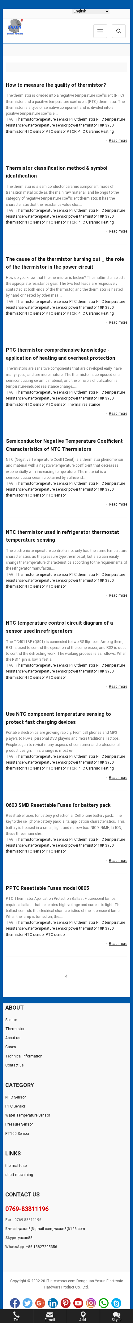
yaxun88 (25, 1238)
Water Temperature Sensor (27, 1115)
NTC (100, 119)
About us (12, 1038)
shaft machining (19, 1175)
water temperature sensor (45, 125)
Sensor (11, 1020)
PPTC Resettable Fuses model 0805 (47, 888)
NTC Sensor (15, 1097)
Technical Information (23, 1056)
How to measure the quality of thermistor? (56, 85)
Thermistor (25, 119)
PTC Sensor (15, 1106)
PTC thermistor (82, 119)
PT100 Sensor (17, 1133)
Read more (118, 140)
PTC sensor (56, 131)
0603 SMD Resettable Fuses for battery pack (58, 805)
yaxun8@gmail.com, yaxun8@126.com (51, 1229)
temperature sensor (52, 119)
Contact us (14, 1065)
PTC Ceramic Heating (96, 131)
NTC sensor (34, 131)
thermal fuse (16, 1165)
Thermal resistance (83, 404)
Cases (10, 1047)
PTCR (72, 131)
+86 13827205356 (41, 1247)
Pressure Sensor (19, 1124)
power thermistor (82, 125)
